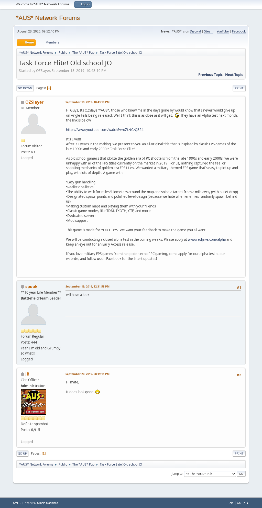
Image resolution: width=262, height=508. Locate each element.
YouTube (223, 31)
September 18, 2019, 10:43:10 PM (88, 102)
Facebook (239, 31)
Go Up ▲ (243, 503)
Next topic (234, 74)
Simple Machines (47, 502)
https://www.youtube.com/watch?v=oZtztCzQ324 (105, 129)
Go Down (25, 88)
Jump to (177, 473)
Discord (195, 31)
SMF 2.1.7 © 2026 (24, 502)
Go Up (22, 453)
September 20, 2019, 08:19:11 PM (88, 374)
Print (239, 88)
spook (31, 286)
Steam (208, 31)
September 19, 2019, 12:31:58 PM (88, 286)
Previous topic (210, 74)
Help (230, 503)
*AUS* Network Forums (48, 17)
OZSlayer (34, 102)
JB (27, 374)
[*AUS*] (23, 435)
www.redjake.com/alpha (207, 239)
